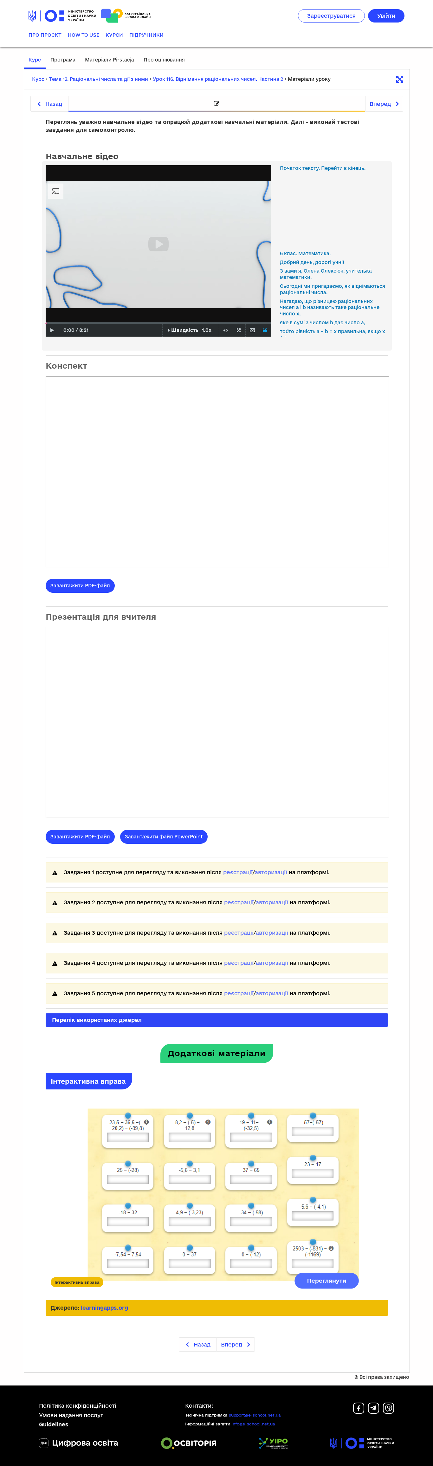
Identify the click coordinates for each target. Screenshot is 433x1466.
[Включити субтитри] (252, 330)
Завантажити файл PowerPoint (164, 836)
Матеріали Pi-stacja (109, 59)
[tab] (216, 104)
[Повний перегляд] (238, 330)
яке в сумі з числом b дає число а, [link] (322, 322)
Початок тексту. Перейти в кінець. (322, 168)
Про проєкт (45, 35)
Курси (114, 35)
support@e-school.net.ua (255, 1415)
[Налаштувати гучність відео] (225, 330)
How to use (83, 35)
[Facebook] (358, 1412)
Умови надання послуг (71, 1415)
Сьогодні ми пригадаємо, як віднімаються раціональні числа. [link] (332, 289)
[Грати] (52, 330)
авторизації (271, 872)
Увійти (386, 16)
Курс (35, 59)
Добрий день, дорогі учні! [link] (312, 262)
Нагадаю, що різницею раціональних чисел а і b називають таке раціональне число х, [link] (329, 308)
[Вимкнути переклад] (264, 330)
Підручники (146, 35)
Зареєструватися (331, 16)
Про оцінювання (164, 59)
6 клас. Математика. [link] (305, 253)
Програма (62, 59)
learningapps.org (104, 1308)
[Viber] (388, 1412)
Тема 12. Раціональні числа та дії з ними (98, 79)
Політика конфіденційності (77, 1406)
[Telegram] (373, 1412)
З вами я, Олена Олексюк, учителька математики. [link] (326, 274)
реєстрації (238, 872)
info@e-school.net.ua (253, 1424)
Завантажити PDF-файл (80, 585)
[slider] (46, 323)
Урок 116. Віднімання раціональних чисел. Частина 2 (218, 79)
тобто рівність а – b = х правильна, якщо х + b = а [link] (332, 334)
